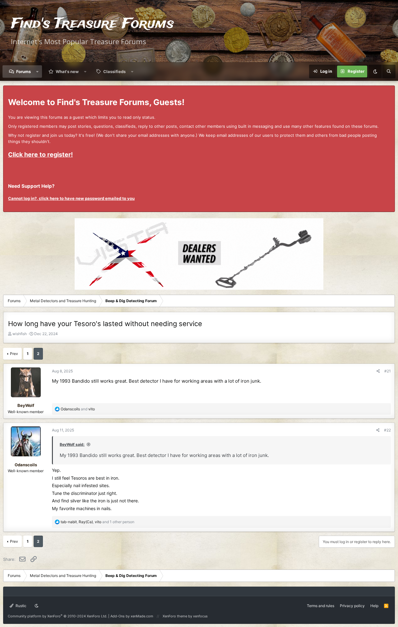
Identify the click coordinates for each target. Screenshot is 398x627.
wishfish (19, 333)
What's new (67, 71)
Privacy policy (352, 605)
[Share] (378, 371)
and (78, 409)
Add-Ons (117, 616)
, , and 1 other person (97, 521)
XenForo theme (175, 616)
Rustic (20, 605)
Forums (23, 71)
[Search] (389, 71)
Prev (14, 353)
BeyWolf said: (72, 444)
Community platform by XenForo (57, 616)
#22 (387, 430)
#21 (387, 371)
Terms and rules (320, 605)
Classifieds (114, 71)
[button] (37, 71)
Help (374, 605)
